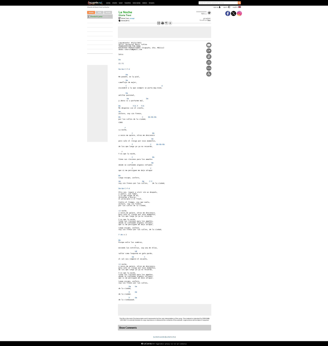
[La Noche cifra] (171, 337)
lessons (151, 3)
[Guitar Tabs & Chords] (95, 4)
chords (114, 3)
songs (108, 3)
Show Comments (128, 327)
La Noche (125, 12)
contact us (183, 344)
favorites (128, 3)
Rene (209, 20)
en (175, 344)
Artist (99, 12)
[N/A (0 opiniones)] (201, 11)
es (172, 344)
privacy (167, 344)
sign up (215, 7)
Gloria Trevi (125, 15)
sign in (225, 7)
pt (177, 344)
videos (144, 3)
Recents (108, 12)
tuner (121, 3)
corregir (132, 18)
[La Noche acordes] (159, 337)
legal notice (160, 344)
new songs (136, 3)
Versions (91, 12)
